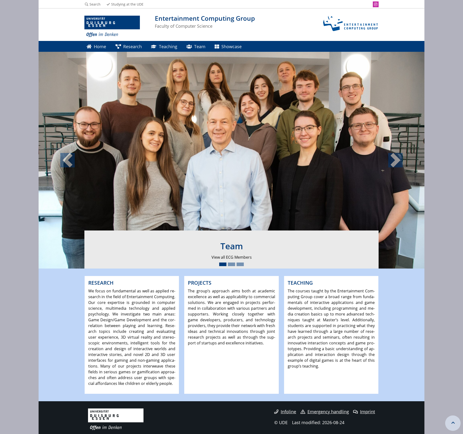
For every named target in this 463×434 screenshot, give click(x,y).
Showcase (231, 46)
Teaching (168, 46)
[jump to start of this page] (453, 423)
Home (100, 46)
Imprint (367, 411)
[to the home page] (112, 26)
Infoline (288, 411)
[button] (67, 160)
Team (199, 46)
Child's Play (203, 257)
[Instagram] (376, 4)
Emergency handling (328, 411)
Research (132, 46)
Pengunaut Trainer (269, 257)
